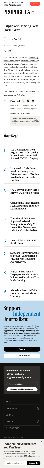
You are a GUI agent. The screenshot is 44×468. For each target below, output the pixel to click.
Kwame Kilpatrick (29, 60)
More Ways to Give (22, 356)
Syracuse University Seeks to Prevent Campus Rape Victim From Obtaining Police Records (24, 257)
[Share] (5, 51)
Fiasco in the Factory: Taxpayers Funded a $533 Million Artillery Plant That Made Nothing (24, 276)
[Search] (38, 12)
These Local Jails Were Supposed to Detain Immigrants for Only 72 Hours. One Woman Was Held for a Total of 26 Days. (24, 224)
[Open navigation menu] (33, 12)
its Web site (19, 94)
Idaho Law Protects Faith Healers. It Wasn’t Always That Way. (23, 293)
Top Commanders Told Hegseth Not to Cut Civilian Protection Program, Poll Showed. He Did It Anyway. (24, 154)
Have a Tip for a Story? (20, 113)
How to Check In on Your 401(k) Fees (23, 241)
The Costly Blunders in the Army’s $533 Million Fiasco (24, 191)
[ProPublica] (17, 12)
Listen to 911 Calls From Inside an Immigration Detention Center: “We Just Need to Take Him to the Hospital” (25, 174)
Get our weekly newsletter (22, 389)
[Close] (41, 441)
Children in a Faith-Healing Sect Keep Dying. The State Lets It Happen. (24, 205)
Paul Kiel (17, 39)
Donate (35, 4)
